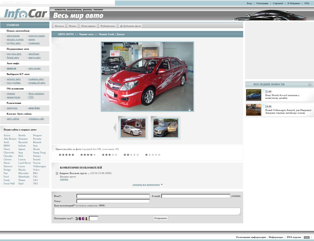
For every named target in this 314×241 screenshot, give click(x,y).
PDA (307, 3)
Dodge (7, 169)
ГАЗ (35, 176)
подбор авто (14, 43)
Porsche (37, 138)
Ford (6, 176)
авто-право (35, 68)
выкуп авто (35, 57)
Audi (6, 142)
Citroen (7, 159)
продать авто (14, 53)
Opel (20, 183)
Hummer (23, 138)
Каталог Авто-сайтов (19, 113)
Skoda (36, 149)
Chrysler (8, 156)
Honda (22, 135)
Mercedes (23, 173)
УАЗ (35, 183)
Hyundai (23, 142)
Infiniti (22, 145)
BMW (7, 145)
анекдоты (12, 107)
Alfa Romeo (10, 138)
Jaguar (21, 149)
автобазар (34, 53)
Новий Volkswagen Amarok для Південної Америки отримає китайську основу (288, 111)
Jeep (20, 152)
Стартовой (278, 3)
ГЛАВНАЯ (13, 25)
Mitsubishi (23, 176)
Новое (72, 26)
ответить (64, 179)
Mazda (22, 169)
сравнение (34, 43)
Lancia (22, 159)
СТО (31, 97)
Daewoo (8, 166)
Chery (7, 149)
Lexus (21, 166)
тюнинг (11, 93)
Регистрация (262, 3)
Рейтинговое (108, 26)
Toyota (36, 162)
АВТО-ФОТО (66, 34)
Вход (249, 3)
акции (32, 39)
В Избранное (294, 3)
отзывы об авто (37, 82)
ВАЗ (35, 173)
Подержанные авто (18, 48)
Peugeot (37, 135)
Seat (35, 145)
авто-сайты (13, 118)
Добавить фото (130, 26)
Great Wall (9, 183)
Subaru (37, 156)
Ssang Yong (39, 152)
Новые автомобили (18, 30)
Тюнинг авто (86, 34)
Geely (7, 180)
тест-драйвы (13, 82)
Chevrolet (9, 152)
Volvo (36, 169)
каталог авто (14, 79)
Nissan (21, 180)
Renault (37, 142)
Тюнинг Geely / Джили (111, 34)
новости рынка (37, 35)
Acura (7, 135)
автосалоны (13, 35)
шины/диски (13, 97)
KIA (20, 156)
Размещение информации (251, 237)
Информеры (276, 237)
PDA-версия (294, 237)
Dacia (7, 162)
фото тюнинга (36, 93)
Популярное (88, 26)
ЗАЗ (35, 180)
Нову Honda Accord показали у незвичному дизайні (282, 96)
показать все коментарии (146, 184)
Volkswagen (39, 166)
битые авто (13, 57)
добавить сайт (36, 118)
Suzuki (36, 159)
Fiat (6, 173)
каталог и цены (15, 39)
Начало (59, 26)
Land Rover (24, 162)
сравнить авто (36, 79)
